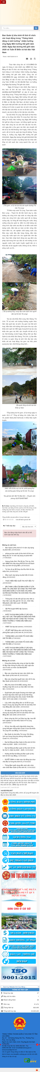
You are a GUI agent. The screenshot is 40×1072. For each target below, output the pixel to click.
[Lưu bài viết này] (35, 58)
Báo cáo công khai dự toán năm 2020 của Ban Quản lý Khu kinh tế (18, 674)
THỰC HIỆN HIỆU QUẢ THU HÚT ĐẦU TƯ (19, 581)
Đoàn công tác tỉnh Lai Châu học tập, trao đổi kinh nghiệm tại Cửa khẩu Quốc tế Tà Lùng (19, 719)
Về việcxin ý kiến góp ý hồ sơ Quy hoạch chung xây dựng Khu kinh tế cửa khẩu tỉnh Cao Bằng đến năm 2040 (18, 712)
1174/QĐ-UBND (6, 794)
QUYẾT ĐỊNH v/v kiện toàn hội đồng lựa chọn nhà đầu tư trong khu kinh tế (19, 760)
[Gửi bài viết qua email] (27, 58)
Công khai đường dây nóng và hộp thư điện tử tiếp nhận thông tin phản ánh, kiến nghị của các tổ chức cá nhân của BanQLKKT (18, 665)
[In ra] (31, 58)
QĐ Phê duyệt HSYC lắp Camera (16, 609)
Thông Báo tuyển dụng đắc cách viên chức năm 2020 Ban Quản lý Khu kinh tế (18, 766)
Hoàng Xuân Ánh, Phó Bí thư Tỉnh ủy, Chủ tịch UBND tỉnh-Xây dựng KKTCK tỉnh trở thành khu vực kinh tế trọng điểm (18, 563)
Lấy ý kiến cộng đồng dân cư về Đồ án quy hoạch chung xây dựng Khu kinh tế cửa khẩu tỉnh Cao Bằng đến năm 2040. (19, 705)
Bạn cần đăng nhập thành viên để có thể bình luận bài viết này (18, 533)
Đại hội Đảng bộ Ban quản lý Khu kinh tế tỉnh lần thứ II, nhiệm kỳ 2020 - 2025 (19, 749)
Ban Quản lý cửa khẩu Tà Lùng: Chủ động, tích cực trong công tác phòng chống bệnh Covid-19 (18, 736)
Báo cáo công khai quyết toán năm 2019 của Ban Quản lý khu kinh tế (19, 680)
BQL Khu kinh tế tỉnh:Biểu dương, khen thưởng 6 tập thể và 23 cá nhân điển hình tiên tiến (18, 687)
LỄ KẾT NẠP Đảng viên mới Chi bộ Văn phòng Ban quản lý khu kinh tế (17, 631)
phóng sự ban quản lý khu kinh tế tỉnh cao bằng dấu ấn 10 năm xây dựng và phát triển (18, 554)
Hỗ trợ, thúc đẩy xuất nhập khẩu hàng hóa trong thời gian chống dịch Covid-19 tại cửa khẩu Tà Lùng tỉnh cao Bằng (19, 728)
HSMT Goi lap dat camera (14, 626)
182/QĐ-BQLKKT (7, 784)
